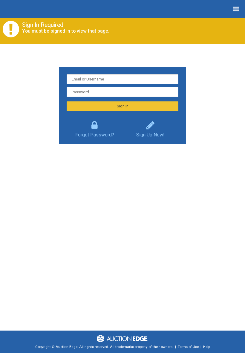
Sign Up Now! (150, 133)
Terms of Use (188, 347)
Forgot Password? (94, 133)
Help (206, 347)
